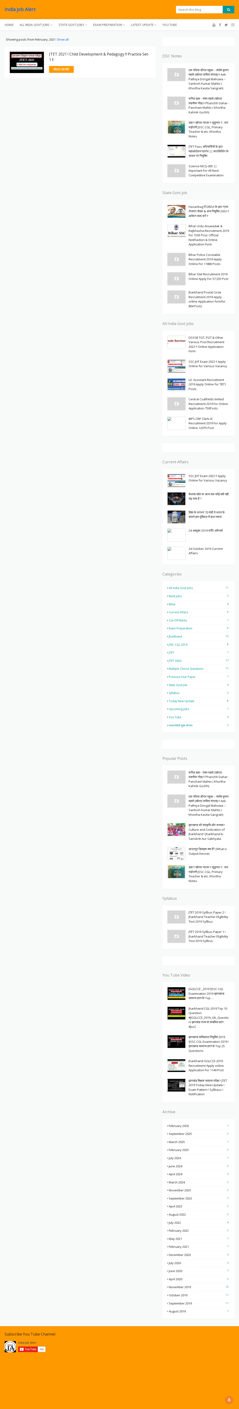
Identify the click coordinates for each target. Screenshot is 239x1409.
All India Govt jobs (198, 588)
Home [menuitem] (9, 25)
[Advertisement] (198, 1361)
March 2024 (198, 1182)
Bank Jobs (198, 596)
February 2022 (198, 1230)
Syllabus (198, 693)
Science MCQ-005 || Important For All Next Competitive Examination (206, 170)
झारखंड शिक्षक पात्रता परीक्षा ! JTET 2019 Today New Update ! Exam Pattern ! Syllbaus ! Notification (208, 1087)
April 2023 (198, 1206)
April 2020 (198, 1279)
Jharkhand (198, 636)
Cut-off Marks (198, 620)
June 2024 (198, 1166)
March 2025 (198, 1142)
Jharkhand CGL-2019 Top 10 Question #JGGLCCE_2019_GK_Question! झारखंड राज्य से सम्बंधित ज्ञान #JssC (209, 1017)
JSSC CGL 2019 (198, 644)
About (210, 1403)
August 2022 (198, 1214)
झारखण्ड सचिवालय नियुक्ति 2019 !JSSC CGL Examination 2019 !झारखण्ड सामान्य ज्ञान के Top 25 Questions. (209, 1044)
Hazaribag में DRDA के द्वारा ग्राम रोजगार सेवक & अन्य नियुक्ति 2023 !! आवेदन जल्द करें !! (209, 211)
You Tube (198, 717)
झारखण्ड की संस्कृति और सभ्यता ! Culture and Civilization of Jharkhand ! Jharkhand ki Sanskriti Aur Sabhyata (207, 832)
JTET (198, 652)
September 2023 (198, 1198)
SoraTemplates (32, 1403)
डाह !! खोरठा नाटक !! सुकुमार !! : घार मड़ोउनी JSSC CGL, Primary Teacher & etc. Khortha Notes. (208, 129)
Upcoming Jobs (198, 709)
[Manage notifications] (229, 1400)
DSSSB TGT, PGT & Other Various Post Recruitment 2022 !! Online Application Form (206, 344)
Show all (63, 39)
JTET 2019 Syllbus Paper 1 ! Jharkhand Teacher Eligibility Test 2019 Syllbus (208, 936)
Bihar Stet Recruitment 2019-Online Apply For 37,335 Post (208, 276)
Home (196, 1403)
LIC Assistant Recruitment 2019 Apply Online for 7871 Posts (207, 384)
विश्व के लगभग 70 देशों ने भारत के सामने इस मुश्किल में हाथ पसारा (207, 514)
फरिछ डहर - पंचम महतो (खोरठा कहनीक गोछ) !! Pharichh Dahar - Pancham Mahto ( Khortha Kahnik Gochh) (209, 105)
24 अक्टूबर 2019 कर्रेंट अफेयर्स (206, 530)
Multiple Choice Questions (198, 668)
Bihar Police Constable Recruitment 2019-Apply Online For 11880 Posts (205, 259)
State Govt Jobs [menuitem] (71, 25)
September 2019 (198, 1303)
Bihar (198, 604)
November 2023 (198, 1190)
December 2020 (198, 1255)
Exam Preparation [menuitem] (107, 25)
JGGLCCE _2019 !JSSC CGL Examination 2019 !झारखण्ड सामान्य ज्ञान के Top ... (206, 993)
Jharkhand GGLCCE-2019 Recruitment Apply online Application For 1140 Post (206, 1065)
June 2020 (198, 1271)
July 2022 (198, 1223)
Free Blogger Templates (83, 1403)
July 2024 (198, 1158)
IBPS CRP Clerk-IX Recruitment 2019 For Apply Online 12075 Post (208, 423)
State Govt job (198, 685)
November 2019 (198, 1287)
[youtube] (214, 25)
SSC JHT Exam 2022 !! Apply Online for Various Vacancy (208, 363)
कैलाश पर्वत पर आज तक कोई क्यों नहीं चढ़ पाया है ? (208, 496)
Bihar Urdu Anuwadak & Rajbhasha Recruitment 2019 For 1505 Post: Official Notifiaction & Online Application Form (209, 235)
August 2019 (198, 1311)
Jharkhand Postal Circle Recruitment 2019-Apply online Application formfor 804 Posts (207, 299)
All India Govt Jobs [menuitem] (35, 25)
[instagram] (232, 25)
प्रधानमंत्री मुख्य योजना (198, 725)
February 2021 (198, 1247)
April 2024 (198, 1174)
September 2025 (198, 1134)
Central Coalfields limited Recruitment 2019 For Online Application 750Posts (208, 403)
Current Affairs (198, 612)
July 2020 (198, 1263)
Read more (61, 69)
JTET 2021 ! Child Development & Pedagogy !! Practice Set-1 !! (99, 57)
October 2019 (198, 1295)
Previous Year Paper (198, 677)
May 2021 (198, 1239)
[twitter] (226, 25)
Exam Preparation (198, 628)
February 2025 (198, 1150)
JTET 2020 (198, 661)
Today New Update (198, 701)
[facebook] (220, 25)
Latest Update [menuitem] (142, 25)
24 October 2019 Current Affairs (206, 551)
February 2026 (198, 1126)
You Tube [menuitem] (169, 25)
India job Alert (20, 9)
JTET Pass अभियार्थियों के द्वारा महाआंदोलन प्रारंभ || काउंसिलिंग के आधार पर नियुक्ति (208, 151)
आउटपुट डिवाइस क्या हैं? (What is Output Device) (208, 851)
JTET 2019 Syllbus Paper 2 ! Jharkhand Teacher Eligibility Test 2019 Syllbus (208, 917)
